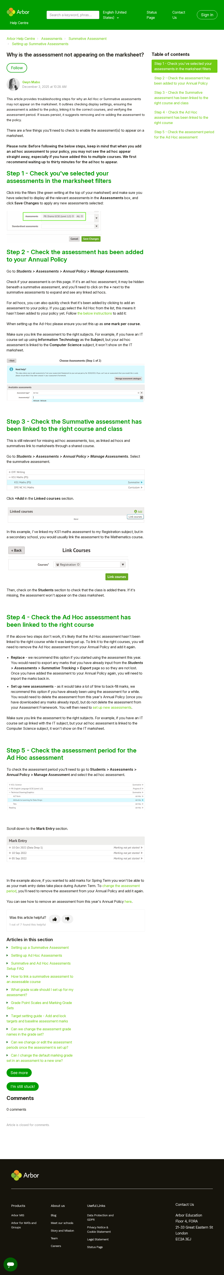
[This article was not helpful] (67, 919)
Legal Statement (97, 1239)
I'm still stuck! (22, 1086)
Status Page (152, 15)
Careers (56, 1246)
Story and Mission (62, 1230)
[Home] (18, 12)
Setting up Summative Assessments (40, 44)
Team (54, 1238)
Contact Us (178, 15)
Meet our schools (62, 1223)
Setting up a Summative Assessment (40, 947)
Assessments (51, 38)
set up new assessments (112, 707)
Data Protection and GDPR (100, 1217)
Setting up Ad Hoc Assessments (36, 955)
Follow (17, 68)
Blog (53, 1215)
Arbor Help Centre (21, 38)
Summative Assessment (87, 38)
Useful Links (96, 1206)
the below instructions (94, 313)
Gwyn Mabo (31, 82)
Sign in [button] (207, 14)
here (128, 901)
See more (19, 1072)
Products (18, 1206)
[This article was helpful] (55, 919)
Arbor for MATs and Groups (23, 1225)
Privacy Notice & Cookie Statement (99, 1229)
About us (58, 1206)
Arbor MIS (17, 1215)
